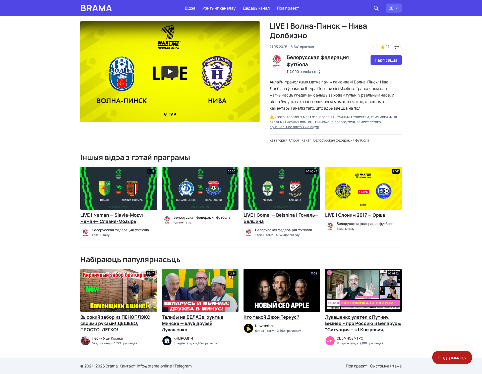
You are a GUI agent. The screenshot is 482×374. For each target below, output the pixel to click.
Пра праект (288, 8)
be (391, 8)
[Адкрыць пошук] (376, 8)
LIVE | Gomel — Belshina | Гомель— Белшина (281, 218)
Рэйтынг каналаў (219, 8)
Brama (96, 8)
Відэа (190, 8)
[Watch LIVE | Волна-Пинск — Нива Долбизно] (169, 72)
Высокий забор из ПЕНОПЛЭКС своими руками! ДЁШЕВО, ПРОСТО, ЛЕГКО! (115, 323)
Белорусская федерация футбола (341, 140)
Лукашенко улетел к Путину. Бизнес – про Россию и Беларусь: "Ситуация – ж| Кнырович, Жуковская (363, 326)
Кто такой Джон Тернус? (271, 317)
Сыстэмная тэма (386, 366)
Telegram (183, 366)
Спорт (294, 140)
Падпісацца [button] (386, 60)
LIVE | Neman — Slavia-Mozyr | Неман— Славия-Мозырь (113, 218)
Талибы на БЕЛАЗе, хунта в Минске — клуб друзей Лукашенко (192, 323)
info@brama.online (154, 366)
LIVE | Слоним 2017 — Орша (355, 215)
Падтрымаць (452, 357)
